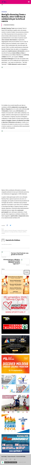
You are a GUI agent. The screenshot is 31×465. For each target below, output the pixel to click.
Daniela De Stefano (9, 24)
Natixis (3, 230)
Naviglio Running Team (22, 230)
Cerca (3, 269)
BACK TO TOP (22, 462)
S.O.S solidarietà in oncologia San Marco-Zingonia (12, 231)
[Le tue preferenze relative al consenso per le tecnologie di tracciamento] (2, 462)
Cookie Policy (13, 462)
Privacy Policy (6, 462)
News (3, 229)
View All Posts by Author (7, 244)
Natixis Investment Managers (11, 230)
